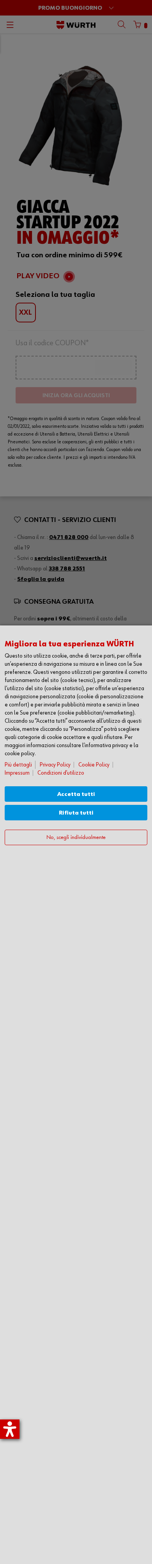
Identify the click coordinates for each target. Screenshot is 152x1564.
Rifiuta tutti (76, 813)
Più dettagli (18, 765)
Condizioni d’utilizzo (60, 773)
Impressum (17, 773)
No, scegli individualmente (76, 838)
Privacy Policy (55, 765)
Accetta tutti (76, 794)
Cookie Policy (94, 765)
